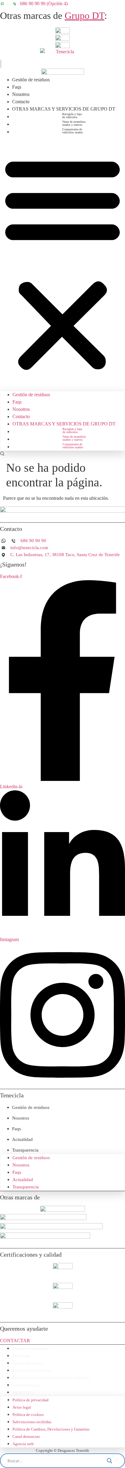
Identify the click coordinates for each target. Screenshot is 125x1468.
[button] (62, 263)
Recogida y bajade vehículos (72, 116)
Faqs (16, 87)
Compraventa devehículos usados (72, 131)
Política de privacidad (30, 1348)
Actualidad (22, 1139)
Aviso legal (21, 1355)
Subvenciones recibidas (31, 1370)
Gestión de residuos (31, 79)
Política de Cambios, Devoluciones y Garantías (50, 1377)
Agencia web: (23, 1392)
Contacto (20, 101)
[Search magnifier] (113, 1460)
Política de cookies (27, 1363)
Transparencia (25, 1150)
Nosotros (20, 94)
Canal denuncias (25, 1385)
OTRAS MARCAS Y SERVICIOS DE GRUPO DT (63, 108)
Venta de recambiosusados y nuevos (74, 123)
